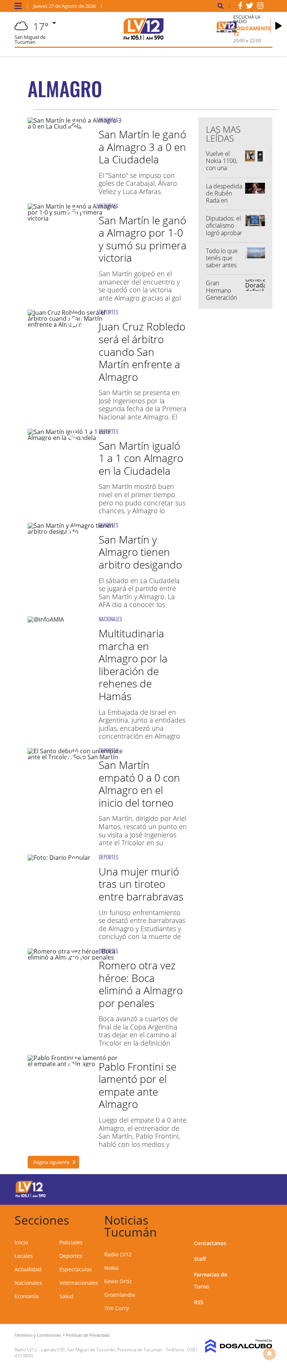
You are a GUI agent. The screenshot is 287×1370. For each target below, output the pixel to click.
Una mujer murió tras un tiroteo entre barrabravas (141, 883)
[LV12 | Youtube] (259, 1188)
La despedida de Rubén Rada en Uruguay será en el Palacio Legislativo (224, 204)
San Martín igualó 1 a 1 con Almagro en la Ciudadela (141, 458)
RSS (198, 1302)
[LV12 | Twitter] (249, 7)
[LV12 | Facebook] (240, 7)
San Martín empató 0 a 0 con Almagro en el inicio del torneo (139, 784)
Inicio (21, 1242)
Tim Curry (116, 1308)
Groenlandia (119, 1294)
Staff (200, 1258)
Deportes (70, 1255)
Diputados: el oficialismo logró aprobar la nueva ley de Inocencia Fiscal (224, 236)
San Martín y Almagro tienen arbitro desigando (140, 552)
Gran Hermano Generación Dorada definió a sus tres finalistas (223, 301)
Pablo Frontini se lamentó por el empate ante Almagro (137, 1085)
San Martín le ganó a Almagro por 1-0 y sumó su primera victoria (142, 239)
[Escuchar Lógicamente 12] (278, 26)
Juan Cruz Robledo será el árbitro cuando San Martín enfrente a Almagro (142, 351)
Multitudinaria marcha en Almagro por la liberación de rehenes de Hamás (133, 664)
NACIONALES (110, 619)
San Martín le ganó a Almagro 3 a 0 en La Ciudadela (142, 146)
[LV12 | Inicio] (264, 1218)
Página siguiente (51, 1162)
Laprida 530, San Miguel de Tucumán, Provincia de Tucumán (101, 1349)
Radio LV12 (118, 1254)
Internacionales (78, 1282)
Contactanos (210, 1243)
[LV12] (31, 1196)
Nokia (111, 1267)
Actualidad (28, 1269)
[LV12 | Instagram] (260, 7)
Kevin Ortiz (118, 1281)
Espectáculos (75, 1269)
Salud (66, 1296)
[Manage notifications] (269, 1354)
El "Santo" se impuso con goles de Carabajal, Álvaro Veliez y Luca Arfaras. (138, 183)
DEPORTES (108, 120)
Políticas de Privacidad (87, 1335)
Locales (24, 1255)
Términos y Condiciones (38, 1335)
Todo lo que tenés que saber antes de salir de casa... (222, 265)
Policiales (71, 1242)
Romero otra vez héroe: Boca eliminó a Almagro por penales (141, 984)
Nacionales (28, 1282)
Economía (27, 1296)
